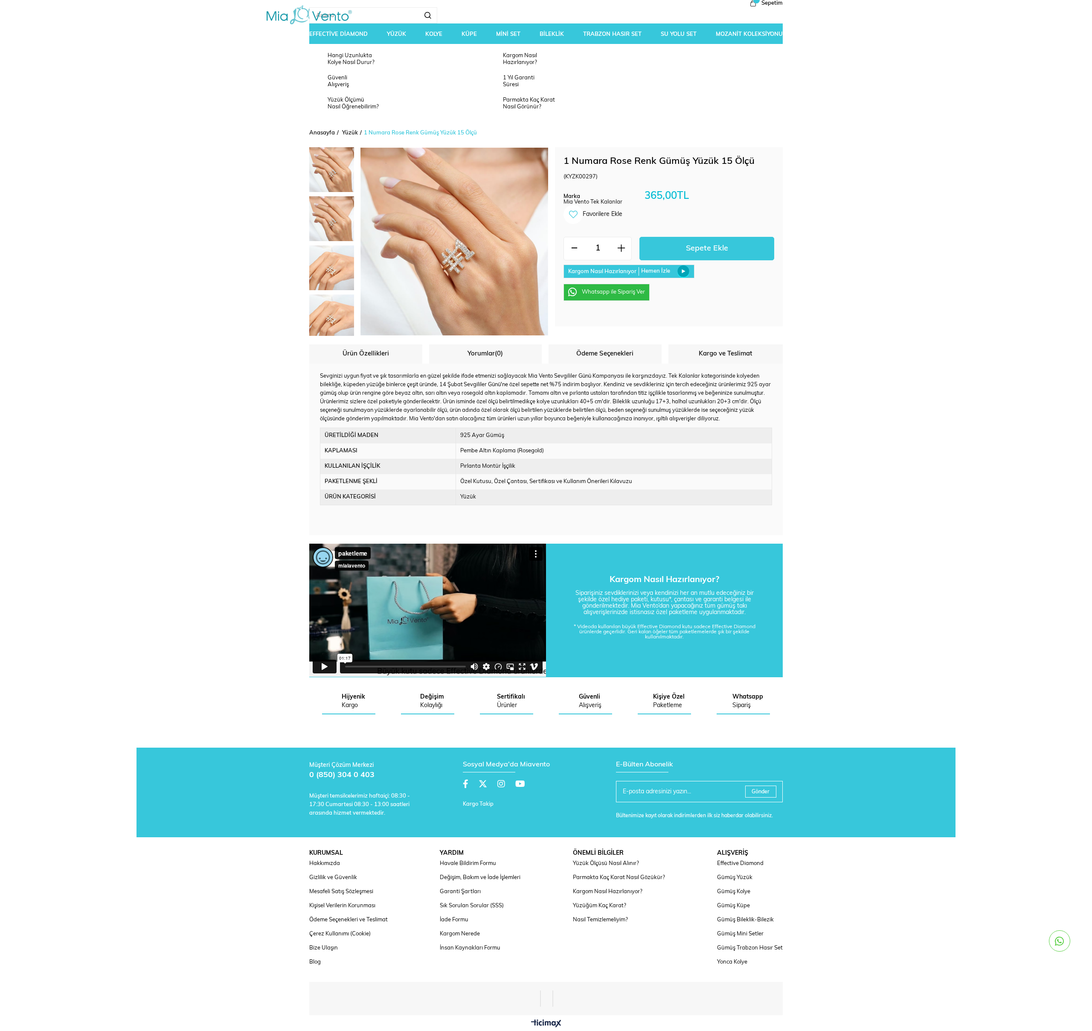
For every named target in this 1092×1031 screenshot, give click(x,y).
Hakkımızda (324, 863)
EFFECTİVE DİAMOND (338, 34)
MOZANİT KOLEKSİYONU (749, 34)
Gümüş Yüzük (734, 877)
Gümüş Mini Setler (740, 934)
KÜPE (469, 34)
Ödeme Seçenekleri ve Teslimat (348, 920)
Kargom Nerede (460, 934)
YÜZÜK (396, 34)
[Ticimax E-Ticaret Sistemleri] (546, 1024)
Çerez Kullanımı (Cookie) (340, 934)
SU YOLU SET (679, 34)
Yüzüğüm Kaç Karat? (599, 906)
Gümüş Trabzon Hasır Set (750, 948)
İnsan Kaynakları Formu (470, 948)
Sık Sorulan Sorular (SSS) (472, 906)
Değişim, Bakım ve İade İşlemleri (480, 877)
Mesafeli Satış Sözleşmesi (341, 891)
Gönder (761, 792)
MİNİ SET (508, 34)
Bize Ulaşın (323, 948)
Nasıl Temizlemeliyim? (600, 920)
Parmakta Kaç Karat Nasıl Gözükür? (619, 877)
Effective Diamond (740, 863)
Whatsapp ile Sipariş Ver (613, 292)
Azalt (574, 248)
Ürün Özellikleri (366, 354)
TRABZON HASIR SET (612, 34)
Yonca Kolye (732, 962)
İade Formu (454, 920)
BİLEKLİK (552, 34)
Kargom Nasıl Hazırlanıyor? (607, 891)
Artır (621, 248)
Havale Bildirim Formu (468, 863)
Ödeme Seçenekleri (604, 354)
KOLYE (433, 34)
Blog (315, 962)
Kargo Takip (478, 804)
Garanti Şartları (460, 891)
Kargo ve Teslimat (725, 354)
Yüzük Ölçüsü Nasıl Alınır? (606, 863)
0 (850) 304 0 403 (342, 775)
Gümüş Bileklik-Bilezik (745, 920)
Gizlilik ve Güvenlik (333, 877)
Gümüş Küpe (733, 906)
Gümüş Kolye (733, 891)
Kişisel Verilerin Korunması (342, 906)
